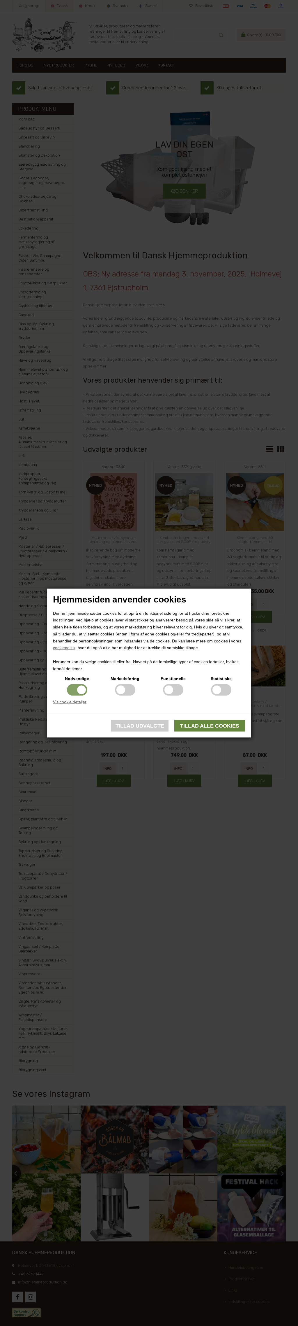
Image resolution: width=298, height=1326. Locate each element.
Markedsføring (125, 678)
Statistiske (221, 678)
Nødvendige (77, 678)
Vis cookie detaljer (69, 701)
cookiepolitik (64, 647)
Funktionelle (173, 678)
